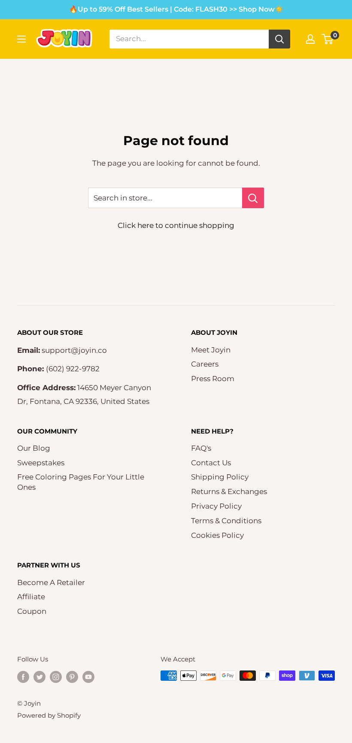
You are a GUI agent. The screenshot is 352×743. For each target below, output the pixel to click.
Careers (204, 364)
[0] (327, 39)
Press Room (212, 378)
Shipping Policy (220, 477)
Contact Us (211, 462)
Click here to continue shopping (176, 225)
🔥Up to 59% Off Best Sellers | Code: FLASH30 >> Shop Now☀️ (176, 9)
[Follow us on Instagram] (56, 676)
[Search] (279, 39)
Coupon (31, 611)
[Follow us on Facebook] (23, 676)
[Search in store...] (253, 198)
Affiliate (31, 596)
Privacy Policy (216, 506)
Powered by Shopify (49, 715)
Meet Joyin (211, 350)
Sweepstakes (40, 462)
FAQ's (201, 448)
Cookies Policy (217, 535)
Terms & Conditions (226, 520)
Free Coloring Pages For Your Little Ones (80, 482)
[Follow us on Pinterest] (72, 676)
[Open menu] (21, 39)
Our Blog (33, 448)
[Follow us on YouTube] (88, 676)
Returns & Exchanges (229, 491)
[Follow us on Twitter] (39, 676)
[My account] (310, 39)
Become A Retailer (51, 582)
